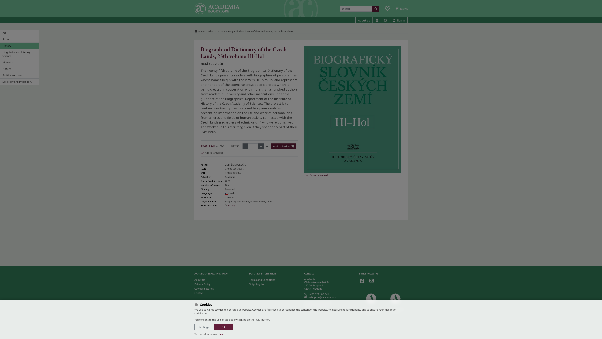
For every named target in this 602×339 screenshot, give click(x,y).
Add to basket (282, 146)
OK (223, 327)
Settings (204, 327)
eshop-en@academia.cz (322, 297)
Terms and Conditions (262, 280)
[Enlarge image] (352, 109)
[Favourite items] (387, 9)
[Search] (375, 9)
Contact (198, 293)
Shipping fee (256, 284)
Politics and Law (12, 75)
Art (4, 33)
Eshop (211, 31)
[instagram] (385, 20)
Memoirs (8, 62)
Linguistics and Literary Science (16, 54)
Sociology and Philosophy (17, 81)
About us (364, 20)
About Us (199, 280)
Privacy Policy (202, 284)
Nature (7, 69)
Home (201, 31)
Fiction (6, 39)
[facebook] (377, 20)
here (221, 334)
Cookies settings (204, 288)
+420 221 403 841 (318, 294)
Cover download (319, 175)
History (7, 46)
